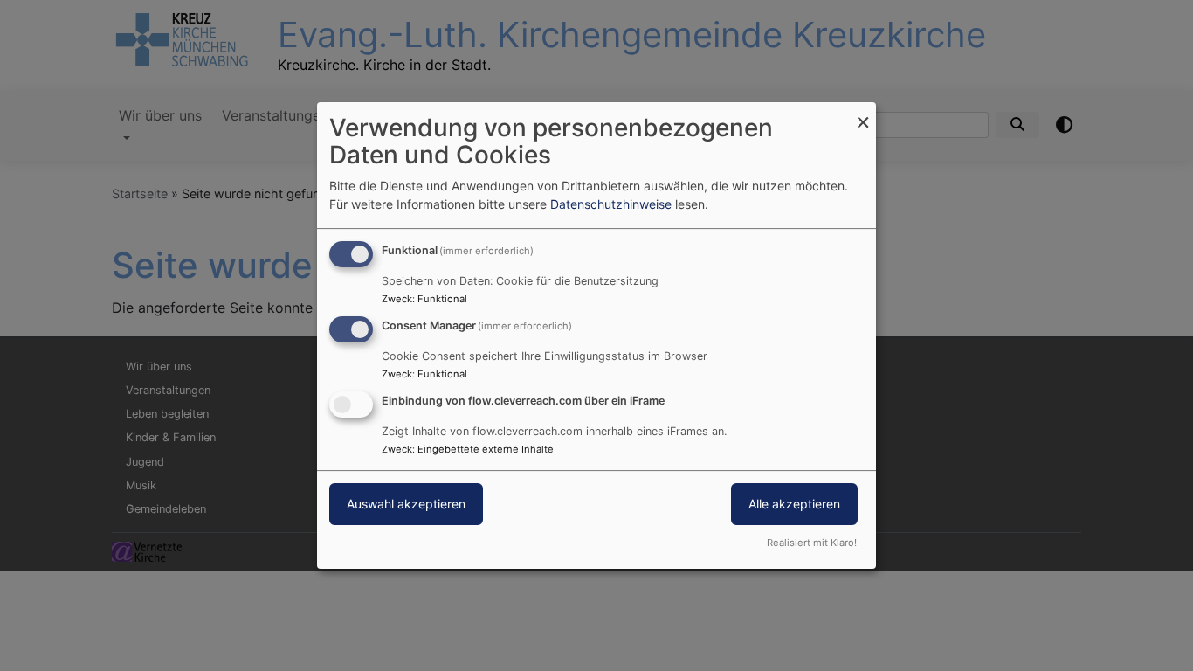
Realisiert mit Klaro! (812, 542)
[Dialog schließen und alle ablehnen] (863, 113)
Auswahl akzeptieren (406, 503)
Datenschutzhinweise (611, 204)
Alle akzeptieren (794, 503)
